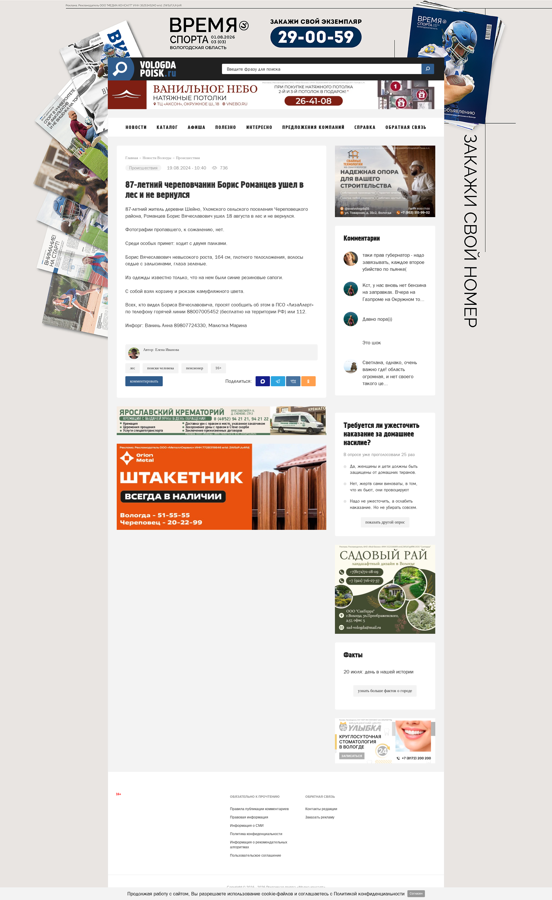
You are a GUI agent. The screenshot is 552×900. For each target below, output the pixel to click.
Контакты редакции (321, 809)
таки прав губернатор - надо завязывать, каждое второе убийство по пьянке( (393, 262)
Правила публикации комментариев (259, 809)
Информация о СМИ (247, 826)
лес (132, 368)
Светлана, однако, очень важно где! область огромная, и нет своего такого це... (390, 373)
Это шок (372, 342)
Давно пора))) (377, 319)
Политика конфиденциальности (256, 834)
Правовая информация (249, 817)
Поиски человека (160, 368)
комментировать (144, 381)
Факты (353, 655)
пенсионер (194, 368)
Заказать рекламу (319, 817)
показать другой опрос (385, 522)
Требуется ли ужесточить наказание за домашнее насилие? (381, 434)
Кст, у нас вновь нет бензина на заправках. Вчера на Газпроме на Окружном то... (394, 292)
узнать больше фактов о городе (385, 691)
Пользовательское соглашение (255, 855)
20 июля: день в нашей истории (378, 672)
